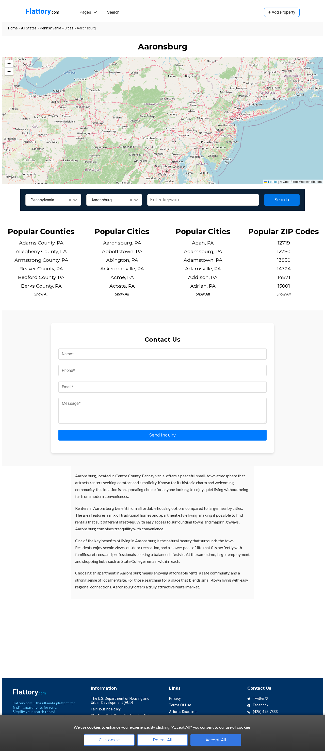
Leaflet (272, 181)
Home (13, 28)
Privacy (175, 698)
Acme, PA (122, 277)
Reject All (162, 740)
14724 (284, 269)
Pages (85, 12)
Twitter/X (260, 698)
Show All (41, 293)
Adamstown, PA (203, 260)
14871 (283, 277)
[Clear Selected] (70, 200)
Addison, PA (203, 277)
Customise (109, 740)
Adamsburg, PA (203, 251)
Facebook (260, 705)
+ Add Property (281, 12)
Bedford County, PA (41, 277)
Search (113, 12)
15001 (284, 286)
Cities (68, 28)
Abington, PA (122, 260)
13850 (283, 260)
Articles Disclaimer (184, 712)
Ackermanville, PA (122, 269)
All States (29, 28)
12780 (283, 251)
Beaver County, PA (41, 269)
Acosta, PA (122, 286)
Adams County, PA (41, 243)
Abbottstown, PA (122, 251)
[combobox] (53, 200)
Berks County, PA (41, 286)
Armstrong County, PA (41, 260)
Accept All (215, 740)
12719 (284, 243)
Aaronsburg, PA (122, 243)
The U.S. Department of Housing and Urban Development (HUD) (120, 700)
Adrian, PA (203, 286)
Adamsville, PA (203, 269)
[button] (9, 64)
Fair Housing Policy (106, 709)
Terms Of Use (180, 705)
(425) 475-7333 (265, 712)
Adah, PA (203, 243)
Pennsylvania (50, 28)
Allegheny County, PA (41, 251)
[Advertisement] (154, 634)
